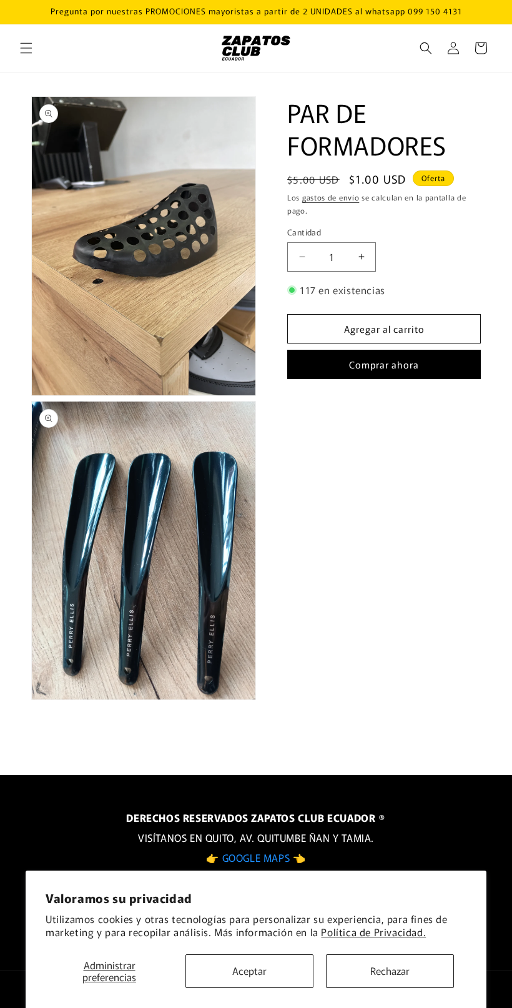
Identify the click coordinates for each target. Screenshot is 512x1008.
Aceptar (249, 970)
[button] (26, 48)
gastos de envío (331, 197)
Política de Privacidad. (373, 931)
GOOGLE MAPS (257, 857)
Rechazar (390, 970)
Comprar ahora (384, 364)
